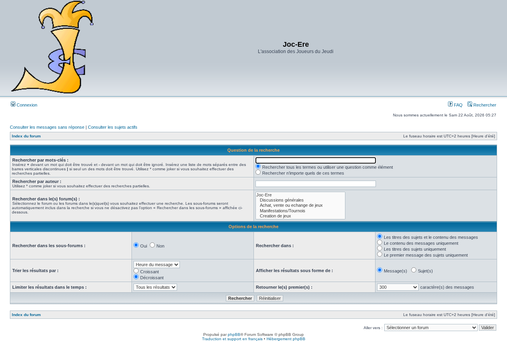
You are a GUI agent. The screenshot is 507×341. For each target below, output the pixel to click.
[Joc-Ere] (300, 195)
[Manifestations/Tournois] (300, 210)
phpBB (234, 334)
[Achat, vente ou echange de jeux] (300, 205)
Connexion (26, 105)
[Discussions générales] (300, 200)
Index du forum (26, 136)
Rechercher (484, 105)
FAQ (458, 105)
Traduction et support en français (232, 339)
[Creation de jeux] (300, 216)
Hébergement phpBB (286, 339)
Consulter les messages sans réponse (47, 127)
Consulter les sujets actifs (112, 127)
